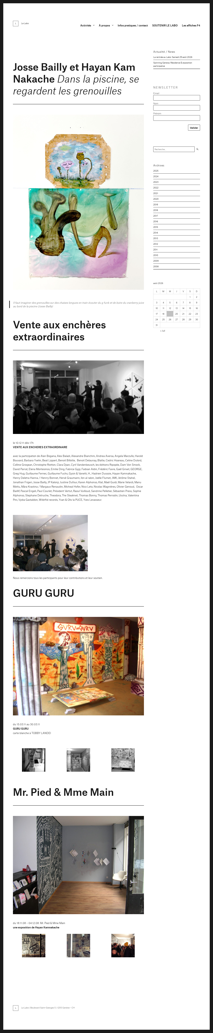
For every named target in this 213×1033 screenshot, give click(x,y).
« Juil (162, 330)
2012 (155, 243)
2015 (155, 226)
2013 (155, 238)
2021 (155, 193)
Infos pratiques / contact (133, 25)
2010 (155, 255)
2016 (155, 221)
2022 (155, 187)
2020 (156, 198)
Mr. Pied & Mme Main (63, 791)
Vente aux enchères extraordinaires (59, 330)
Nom (155, 103)
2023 (155, 181)
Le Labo (25, 23)
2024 (155, 176)
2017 (155, 215)
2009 (156, 260)
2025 (155, 170)
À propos (104, 25)
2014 (155, 232)
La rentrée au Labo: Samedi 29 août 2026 (172, 57)
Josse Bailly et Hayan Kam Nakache (76, 78)
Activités (85, 25)
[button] (50, 543)
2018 (155, 210)
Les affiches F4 (191, 25)
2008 (156, 266)
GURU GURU (43, 592)
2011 (155, 249)
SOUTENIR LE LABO (165, 25)
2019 (155, 204)
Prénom (157, 113)
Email (156, 93)
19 (170, 313)
